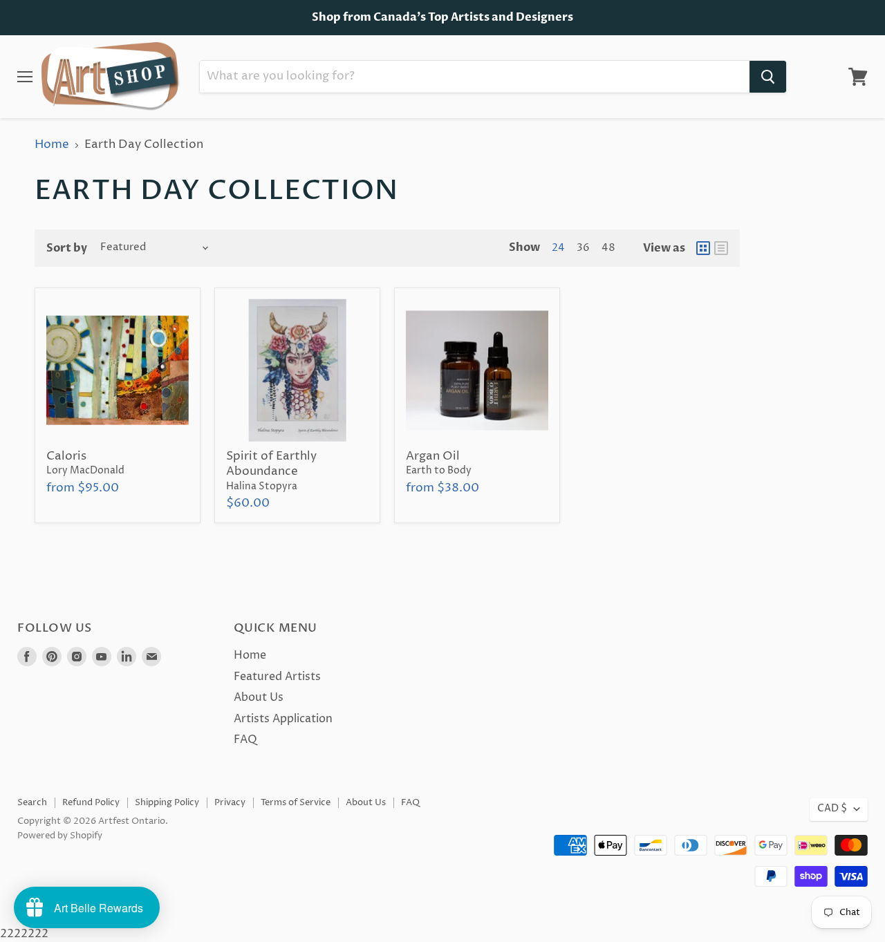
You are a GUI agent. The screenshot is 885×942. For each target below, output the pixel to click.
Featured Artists (277, 676)
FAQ (245, 739)
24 (558, 248)
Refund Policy (91, 802)
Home (52, 145)
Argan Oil (433, 456)
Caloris (66, 456)
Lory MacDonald (85, 470)
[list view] (721, 248)
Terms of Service (295, 802)
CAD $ (832, 808)
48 (608, 248)
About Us (258, 697)
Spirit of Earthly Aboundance (271, 464)
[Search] (767, 77)
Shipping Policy (167, 802)
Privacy (229, 802)
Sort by (66, 248)
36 (583, 248)
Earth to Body (439, 470)
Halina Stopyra (261, 486)
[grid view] (703, 248)
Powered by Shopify (59, 835)
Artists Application (283, 718)
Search (32, 802)
